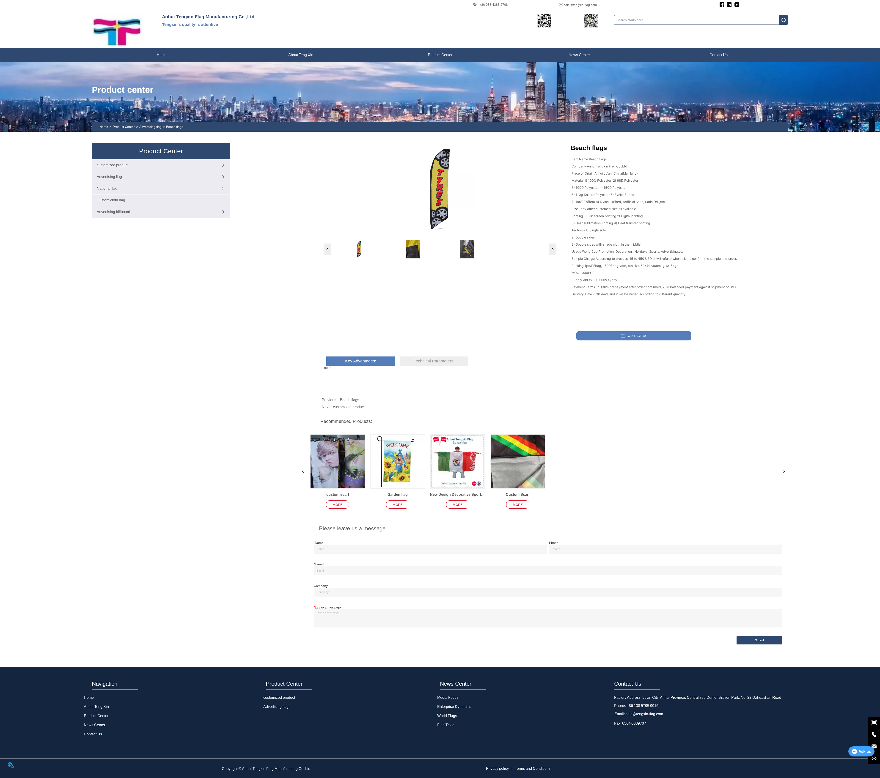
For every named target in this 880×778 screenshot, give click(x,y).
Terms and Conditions (532, 768)
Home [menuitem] (162, 55)
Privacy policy (497, 768)
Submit (759, 640)
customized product (349, 407)
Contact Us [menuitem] (719, 55)
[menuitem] (301, 55)
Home (103, 127)
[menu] (440, 55)
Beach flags (174, 127)
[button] (301, 54)
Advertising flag (150, 127)
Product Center (124, 127)
